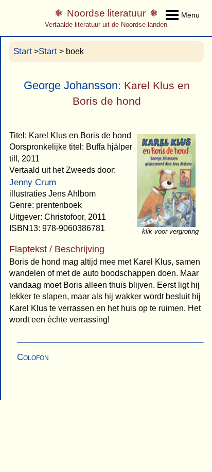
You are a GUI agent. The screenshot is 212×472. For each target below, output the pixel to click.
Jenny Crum (32, 182)
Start (22, 51)
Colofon (33, 357)
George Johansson (71, 85)
